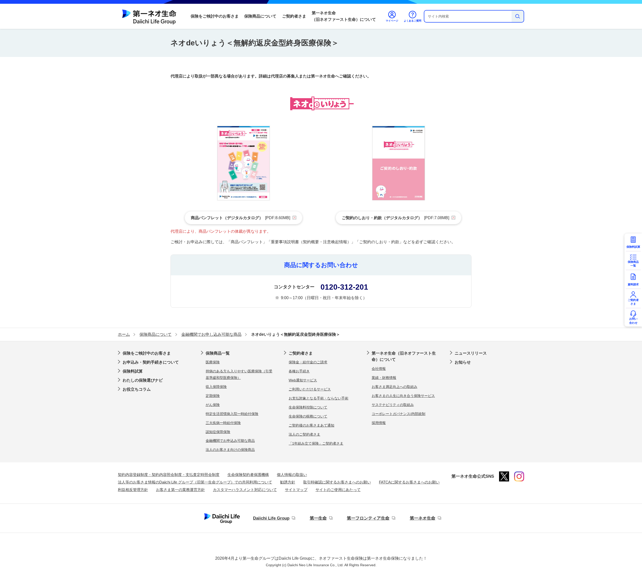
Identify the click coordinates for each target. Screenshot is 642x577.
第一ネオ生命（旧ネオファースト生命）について (344, 16)
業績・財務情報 (384, 378)
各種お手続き (299, 371)
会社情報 (379, 369)
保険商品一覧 (218, 353)
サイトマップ (296, 489)
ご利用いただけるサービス (310, 389)
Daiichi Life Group (271, 518)
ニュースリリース (471, 353)
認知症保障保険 (218, 432)
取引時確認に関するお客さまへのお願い (337, 482)
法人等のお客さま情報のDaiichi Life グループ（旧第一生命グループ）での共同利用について (195, 482)
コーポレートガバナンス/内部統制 (398, 414)
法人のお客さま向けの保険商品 (230, 450)
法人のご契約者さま (304, 434)
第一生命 (318, 518)
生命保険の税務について (308, 416)
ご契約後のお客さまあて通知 (311, 425)
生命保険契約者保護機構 (248, 474)
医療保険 (213, 362)
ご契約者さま (294, 16)
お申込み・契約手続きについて (151, 362)
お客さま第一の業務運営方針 (180, 489)
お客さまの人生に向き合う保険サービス (403, 396)
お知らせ (463, 362)
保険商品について (260, 16)
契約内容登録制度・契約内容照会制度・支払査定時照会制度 (168, 474)
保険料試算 (133, 371)
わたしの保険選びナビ (143, 380)
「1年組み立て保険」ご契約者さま (316, 443)
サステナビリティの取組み (393, 405)
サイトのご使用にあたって (338, 489)
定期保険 (213, 396)
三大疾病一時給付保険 (223, 423)
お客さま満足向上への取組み (394, 387)
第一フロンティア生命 (368, 518)
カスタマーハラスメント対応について (245, 489)
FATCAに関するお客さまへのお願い (409, 482)
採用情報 (379, 423)
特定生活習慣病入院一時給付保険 (232, 414)
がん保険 (213, 405)
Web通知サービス (303, 380)
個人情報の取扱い (292, 474)
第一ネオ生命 (422, 518)
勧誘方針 (287, 482)
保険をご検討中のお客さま (215, 16)
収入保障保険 (216, 387)
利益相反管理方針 (133, 489)
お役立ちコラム (137, 389)
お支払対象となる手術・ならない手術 (318, 398)
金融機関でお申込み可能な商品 (230, 441)
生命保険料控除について (308, 407)
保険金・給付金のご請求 (308, 362)
